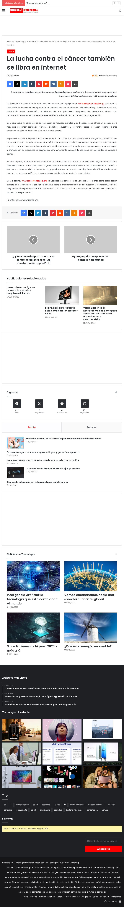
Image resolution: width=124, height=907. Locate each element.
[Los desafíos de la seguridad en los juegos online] (15, 472)
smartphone (45, 810)
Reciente (91, 427)
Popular (32, 427)
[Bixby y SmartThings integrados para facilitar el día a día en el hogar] (62, 754)
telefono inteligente (74, 810)
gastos (57, 805)
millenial (111, 805)
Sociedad (104, 896)
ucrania (105, 810)
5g (5, 805)
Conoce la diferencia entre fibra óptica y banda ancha (37, 482)
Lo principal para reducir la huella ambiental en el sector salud (61, 310)
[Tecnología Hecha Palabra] (24, 10)
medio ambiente (77, 805)
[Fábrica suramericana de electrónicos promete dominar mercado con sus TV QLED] (21, 777)
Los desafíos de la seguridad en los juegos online (53, 468)
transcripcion (92, 810)
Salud (69, 41)
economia (46, 805)
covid (35, 805)
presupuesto (21, 810)
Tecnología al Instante (26, 41)
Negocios (86, 896)
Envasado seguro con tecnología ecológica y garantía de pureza (43, 452)
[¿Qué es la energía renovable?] (90, 627)
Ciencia (33, 896)
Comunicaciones (47, 896)
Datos (59, 896)
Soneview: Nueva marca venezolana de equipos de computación (43, 460)
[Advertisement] (62, 24)
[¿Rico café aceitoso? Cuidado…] (21, 730)
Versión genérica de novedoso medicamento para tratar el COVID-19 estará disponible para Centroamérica (100, 313)
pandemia (8, 810)
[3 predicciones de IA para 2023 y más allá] (33, 627)
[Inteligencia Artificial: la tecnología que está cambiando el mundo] (33, 576)
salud (33, 810)
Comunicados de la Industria (51, 41)
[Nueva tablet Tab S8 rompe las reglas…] (102, 777)
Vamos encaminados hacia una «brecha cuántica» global (89, 597)
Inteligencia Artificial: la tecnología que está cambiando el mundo (32, 599)
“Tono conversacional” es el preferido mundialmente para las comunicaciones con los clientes (70, 3)
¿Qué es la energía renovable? (88, 646)
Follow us (7, 818)
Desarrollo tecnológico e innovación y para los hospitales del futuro (21, 290)
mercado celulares (95, 805)
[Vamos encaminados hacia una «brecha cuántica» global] (90, 576)
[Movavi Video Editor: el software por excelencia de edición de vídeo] (15, 442)
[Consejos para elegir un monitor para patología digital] (21, 754)
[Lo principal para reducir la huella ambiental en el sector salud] (62, 295)
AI (11, 805)
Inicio (11, 41)
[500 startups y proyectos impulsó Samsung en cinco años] (62, 777)
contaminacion (22, 805)
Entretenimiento (72, 896)
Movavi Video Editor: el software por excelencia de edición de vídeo (63, 438)
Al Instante (116, 896)
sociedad (58, 810)
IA (65, 805)
